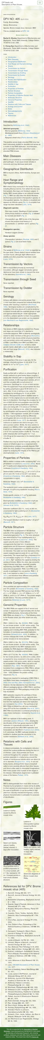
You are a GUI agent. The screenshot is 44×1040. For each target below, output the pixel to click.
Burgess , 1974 (22, 761)
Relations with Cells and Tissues (19, 104)
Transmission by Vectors (16, 68)
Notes (10, 109)
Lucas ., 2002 (26, 539)
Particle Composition (15, 93)
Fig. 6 (23, 615)
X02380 (24, 623)
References (12, 115)
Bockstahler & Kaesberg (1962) (21, 503)
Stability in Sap (13, 84)
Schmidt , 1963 (23, 274)
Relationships (12, 82)
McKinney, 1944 (24, 131)
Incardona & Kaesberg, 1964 (22, 468)
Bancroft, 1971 (9, 522)
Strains (10, 66)
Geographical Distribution (17, 61)
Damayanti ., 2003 (31, 682)
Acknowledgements (15, 111)
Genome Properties (15, 100)
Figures (10, 113)
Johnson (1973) (11, 505)
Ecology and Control (15, 106)
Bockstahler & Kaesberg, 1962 (14, 497)
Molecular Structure (15, 97)
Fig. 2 (25, 202)
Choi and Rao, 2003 (15, 682)
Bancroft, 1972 (24, 349)
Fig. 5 (22, 535)
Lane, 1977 (24, 364)
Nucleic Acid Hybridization (17, 79)
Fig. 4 (24, 216)
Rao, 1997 (15, 666)
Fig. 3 (31, 213)
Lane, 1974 (27, 204)
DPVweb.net (12, 3)
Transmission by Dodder (16, 75)
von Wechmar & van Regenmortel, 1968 (18, 320)
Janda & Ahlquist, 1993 (20, 721)
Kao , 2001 (33, 708)
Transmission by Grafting (17, 73)
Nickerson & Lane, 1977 (21, 600)
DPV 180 (26, 31)
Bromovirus (35, 336)
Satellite (11, 102)
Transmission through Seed (18, 70)
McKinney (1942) (21, 125)
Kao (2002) (19, 704)
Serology (11, 77)
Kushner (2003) (31, 730)
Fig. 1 (6, 195)
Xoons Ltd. (35, 1037)
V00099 (24, 654)
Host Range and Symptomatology (20, 64)
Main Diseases (13, 59)
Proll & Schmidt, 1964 (29, 137)
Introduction (12, 57)
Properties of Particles (16, 88)
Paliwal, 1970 (23, 775)
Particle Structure (14, 91)
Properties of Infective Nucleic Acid (20, 95)
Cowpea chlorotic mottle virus (13, 345)
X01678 (24, 642)
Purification (12, 86)
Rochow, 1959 (28, 239)
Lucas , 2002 (28, 463)
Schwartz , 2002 (19, 634)
